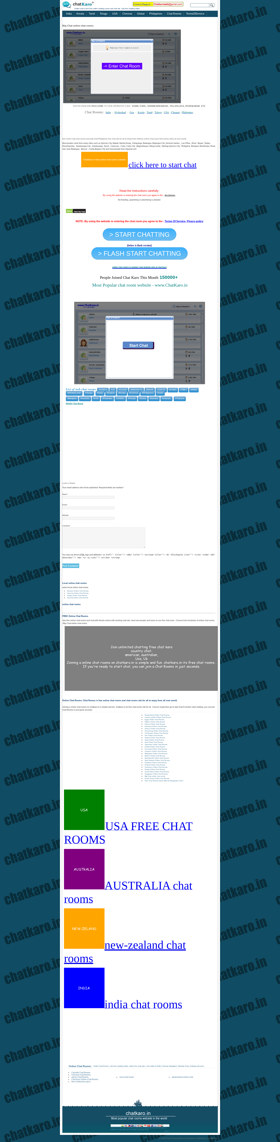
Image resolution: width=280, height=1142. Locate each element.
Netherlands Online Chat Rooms (157, 758)
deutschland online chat (182, 1077)
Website (65, 515)
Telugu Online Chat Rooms (77, 595)
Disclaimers (190, 1138)
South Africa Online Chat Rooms (157, 772)
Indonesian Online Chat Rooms (156, 733)
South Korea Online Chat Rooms (157, 778)
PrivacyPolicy (178, 1138)
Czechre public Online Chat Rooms (158, 717)
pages (69, 19)
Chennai (127, 13)
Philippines (155, 13)
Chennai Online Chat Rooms (77, 593)
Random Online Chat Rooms (77, 591)
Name (65, 494)
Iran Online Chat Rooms (154, 735)
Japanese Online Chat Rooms (156, 744)
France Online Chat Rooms (155, 724)
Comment (66, 526)
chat (77, 4)
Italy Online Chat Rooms (154, 742)
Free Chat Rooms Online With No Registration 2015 (164, 781)
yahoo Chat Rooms (79, 1077)
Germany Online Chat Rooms (156, 726)
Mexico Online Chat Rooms (155, 756)
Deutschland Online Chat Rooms (157, 715)
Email (65, 505)
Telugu (103, 13)
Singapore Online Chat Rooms (156, 774)
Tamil (92, 13)
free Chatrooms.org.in (81, 1082)
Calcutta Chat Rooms (80, 1072)
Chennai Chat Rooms (81, 1075)
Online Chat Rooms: (80, 1066)
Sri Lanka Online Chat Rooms (156, 749)
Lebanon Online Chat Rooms (156, 751)
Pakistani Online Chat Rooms (156, 762)
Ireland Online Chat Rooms (155, 738)
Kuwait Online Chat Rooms (155, 747)
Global (141, 13)
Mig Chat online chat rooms (155, 776)
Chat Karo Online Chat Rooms (84, 1079)
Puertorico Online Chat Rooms (156, 767)
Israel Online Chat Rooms (154, 740)
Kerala (80, 13)
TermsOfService (195, 13)
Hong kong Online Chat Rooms (156, 731)
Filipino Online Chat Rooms (155, 722)
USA (115, 13)
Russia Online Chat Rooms (155, 769)
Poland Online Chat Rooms (155, 765)
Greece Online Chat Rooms (155, 729)
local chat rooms (127, 1077)
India (69, 13)
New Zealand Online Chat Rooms (157, 760)
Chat (168, 1138)
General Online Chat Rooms (77, 598)
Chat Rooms (174, 13)
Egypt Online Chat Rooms (154, 719)
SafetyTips (201, 1138)
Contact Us (212, 1138)
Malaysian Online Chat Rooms (156, 753)
